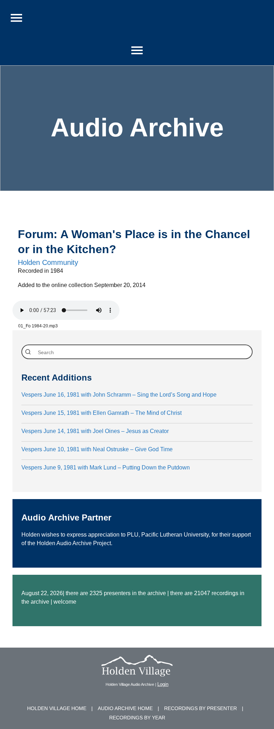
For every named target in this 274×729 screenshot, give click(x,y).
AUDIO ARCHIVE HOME (125, 708)
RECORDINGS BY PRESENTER (200, 708)
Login (162, 684)
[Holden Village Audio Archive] (137, 672)
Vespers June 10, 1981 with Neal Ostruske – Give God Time (97, 449)
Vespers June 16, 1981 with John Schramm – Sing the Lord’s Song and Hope (119, 395)
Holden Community (48, 262)
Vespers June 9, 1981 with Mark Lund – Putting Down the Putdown (105, 467)
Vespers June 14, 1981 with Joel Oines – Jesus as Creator (95, 431)
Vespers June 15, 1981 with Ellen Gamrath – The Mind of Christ (101, 413)
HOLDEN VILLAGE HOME (56, 708)
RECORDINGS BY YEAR (137, 717)
